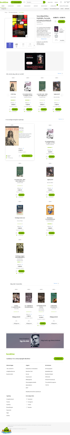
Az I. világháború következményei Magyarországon (29, 306)
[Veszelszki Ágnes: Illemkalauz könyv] (50, 210)
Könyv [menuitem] (3, 6)
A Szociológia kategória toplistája (15, 119)
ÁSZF (27, 387)
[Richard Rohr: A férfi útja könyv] (13, 86)
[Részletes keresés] (24, 2)
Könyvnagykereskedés (31, 382)
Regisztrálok (50, 2)
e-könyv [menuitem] (19, 6)
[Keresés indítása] (44, 2)
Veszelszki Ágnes (50, 220)
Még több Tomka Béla (16, 284)
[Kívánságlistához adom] (55, 21)
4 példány (61, 21)
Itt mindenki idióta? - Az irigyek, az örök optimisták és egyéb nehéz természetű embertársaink (28, 94)
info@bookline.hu (10, 371)
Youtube (30, 407)
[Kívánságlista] (60, 2)
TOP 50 (47, 385)
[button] (34, 45)
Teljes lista (59, 73)
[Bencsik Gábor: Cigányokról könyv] (56, 86)
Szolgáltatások (10, 399)
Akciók (62, 8)
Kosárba (62, 40)
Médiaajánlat (29, 379)
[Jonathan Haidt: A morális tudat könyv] (42, 86)
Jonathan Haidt (42, 97)
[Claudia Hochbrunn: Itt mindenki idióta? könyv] (27, 86)
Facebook (30, 399)
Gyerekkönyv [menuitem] (11, 6)
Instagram (30, 402)
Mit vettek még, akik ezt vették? (15, 74)
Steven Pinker (20, 220)
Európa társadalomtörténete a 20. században (16, 306)
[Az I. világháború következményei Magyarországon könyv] (28, 298)
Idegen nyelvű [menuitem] (44, 6)
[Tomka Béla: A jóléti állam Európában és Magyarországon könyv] (54, 298)
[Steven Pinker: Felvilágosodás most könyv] (20, 210)
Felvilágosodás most (20, 217)
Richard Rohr (13, 97)
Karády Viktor (19, 259)
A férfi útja (13, 94)
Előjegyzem (16, 323)
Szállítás (8, 404)
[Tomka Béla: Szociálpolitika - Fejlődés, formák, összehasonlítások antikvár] (20, 26)
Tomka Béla (16, 308)
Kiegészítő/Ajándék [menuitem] (64, 6)
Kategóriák (3, 8)
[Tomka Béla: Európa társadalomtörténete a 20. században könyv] (16, 298)
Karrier (27, 374)
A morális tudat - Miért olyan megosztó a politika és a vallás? (42, 94)
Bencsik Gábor (57, 97)
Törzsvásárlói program (54, 8)
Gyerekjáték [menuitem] (54, 5)
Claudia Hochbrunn (28, 97)
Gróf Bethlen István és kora (41, 306)
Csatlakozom (58, 358)
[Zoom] (26, 36)
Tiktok (29, 404)
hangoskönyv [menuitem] (27, 6)
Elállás (8, 415)
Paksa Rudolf (41, 310)
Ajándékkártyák (48, 371)
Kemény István (20, 260)
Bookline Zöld (29, 371)
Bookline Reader (49, 374)
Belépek (56, 2)
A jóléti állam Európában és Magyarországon (54, 306)
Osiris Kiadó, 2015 (40, 24)
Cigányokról (57, 94)
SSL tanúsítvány (10, 426)
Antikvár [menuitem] (36, 6)
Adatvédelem (29, 385)
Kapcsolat (8, 410)
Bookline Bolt (9, 374)
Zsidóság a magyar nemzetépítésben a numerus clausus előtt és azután (20, 256)
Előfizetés (67, 8)
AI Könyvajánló (17, 2)
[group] (9, 45)
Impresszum (29, 376)
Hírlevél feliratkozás (50, 379)
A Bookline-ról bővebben (32, 368)
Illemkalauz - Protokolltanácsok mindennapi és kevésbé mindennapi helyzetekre (50, 218)
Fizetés (8, 402)
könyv (13, 77)
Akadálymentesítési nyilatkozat (33, 391)
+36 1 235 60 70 (9, 368)
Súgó (7, 412)
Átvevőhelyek (9, 407)
